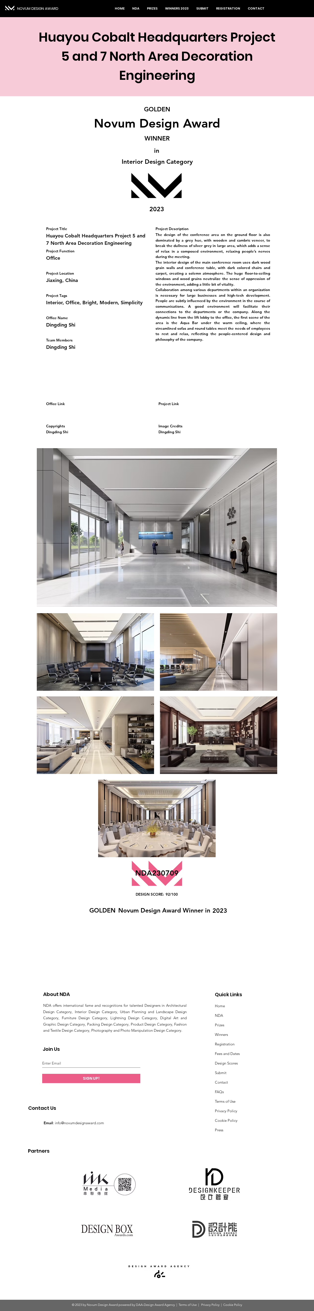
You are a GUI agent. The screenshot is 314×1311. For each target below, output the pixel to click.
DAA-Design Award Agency (155, 1305)
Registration (225, 1044)
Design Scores (226, 1063)
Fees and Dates (227, 1053)
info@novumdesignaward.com (79, 1123)
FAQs (219, 1091)
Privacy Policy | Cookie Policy (221, 1305)
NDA (219, 1015)
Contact (221, 1082)
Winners (221, 1034)
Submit (220, 1072)
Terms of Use (225, 1101)
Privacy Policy (226, 1111)
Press (219, 1130)
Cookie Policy (226, 1120)
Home (220, 1006)
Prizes (219, 1025)
